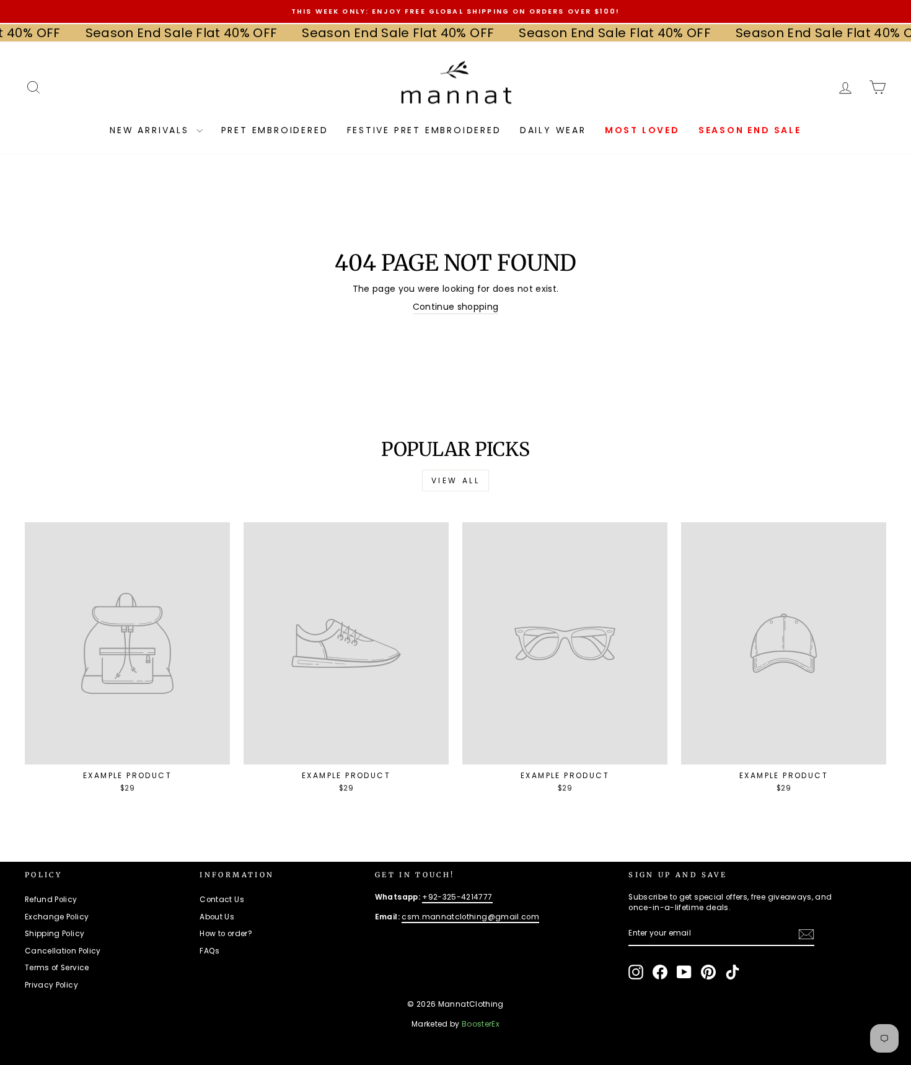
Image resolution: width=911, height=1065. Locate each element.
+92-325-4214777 (457, 897)
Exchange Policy (57, 917)
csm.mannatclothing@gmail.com (470, 917)
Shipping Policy (54, 934)
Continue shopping (456, 307)
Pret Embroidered (274, 130)
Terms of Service (57, 968)
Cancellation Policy (63, 951)
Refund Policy (51, 900)
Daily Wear (553, 130)
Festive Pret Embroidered (424, 130)
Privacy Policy (51, 985)
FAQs (209, 951)
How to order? (226, 934)
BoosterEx (481, 1024)
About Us (217, 917)
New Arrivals (151, 130)
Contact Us (222, 900)
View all (455, 480)
